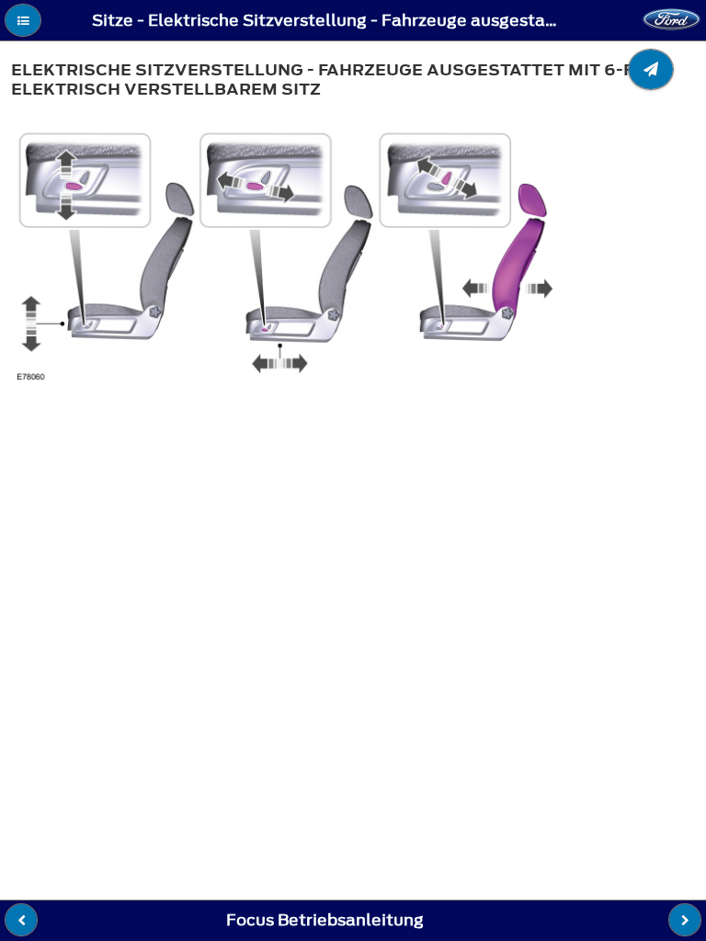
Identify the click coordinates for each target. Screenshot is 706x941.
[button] (23, 20)
